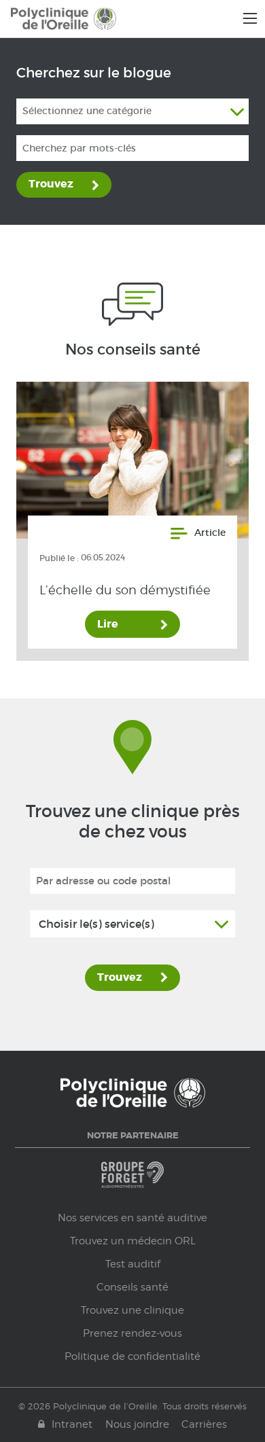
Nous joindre (137, 1424)
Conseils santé (132, 1287)
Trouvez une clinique (132, 1310)
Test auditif (132, 1264)
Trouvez (51, 184)
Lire (107, 624)
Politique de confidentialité (132, 1356)
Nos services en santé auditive (132, 1218)
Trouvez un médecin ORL (133, 1241)
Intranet (72, 1424)
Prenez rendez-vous (132, 1333)
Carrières (204, 1424)
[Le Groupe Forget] (132, 1180)
